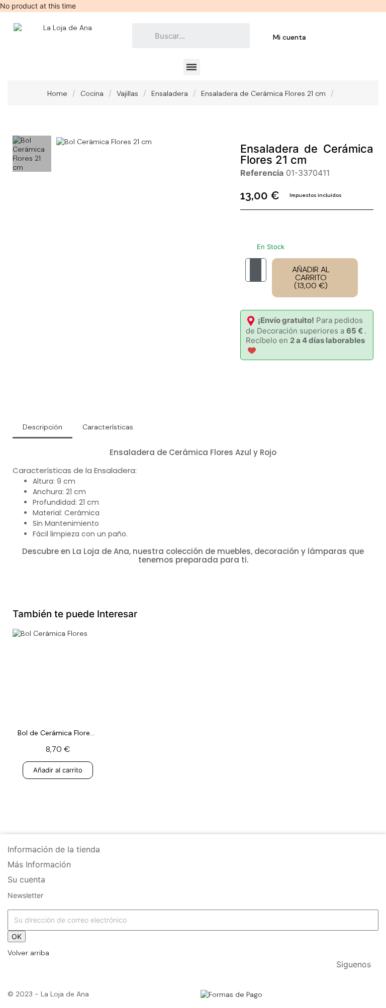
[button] (65, 141)
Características (107, 426)
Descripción (42, 426)
